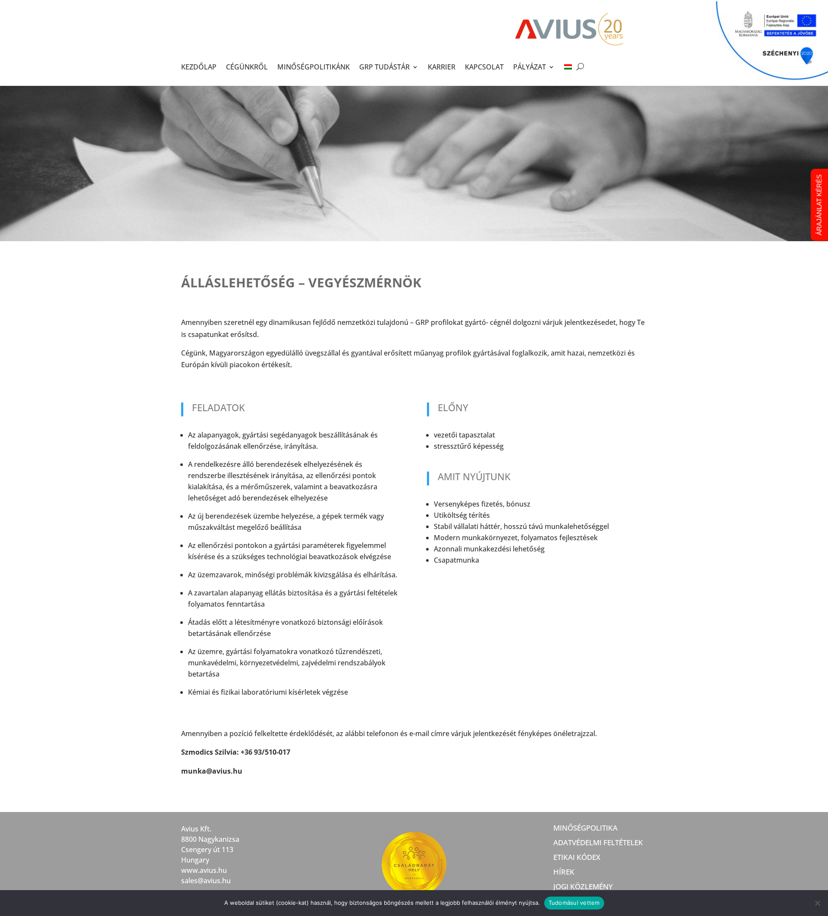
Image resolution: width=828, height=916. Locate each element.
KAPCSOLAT (484, 67)
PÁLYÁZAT (529, 67)
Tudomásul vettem (574, 902)
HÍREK (563, 872)
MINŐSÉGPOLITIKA (585, 828)
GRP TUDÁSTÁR (384, 67)
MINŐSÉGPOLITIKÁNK (313, 67)
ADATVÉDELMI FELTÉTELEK (598, 843)
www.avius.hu (204, 870)
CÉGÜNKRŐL (247, 67)
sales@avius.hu (206, 880)
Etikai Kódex (576, 857)
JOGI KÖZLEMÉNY (583, 887)
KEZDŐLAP (198, 67)
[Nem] (817, 903)
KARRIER (441, 67)
